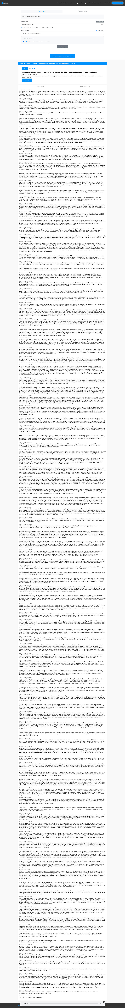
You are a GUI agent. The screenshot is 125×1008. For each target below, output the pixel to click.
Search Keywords (25, 30)
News (25, 68)
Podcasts (64, 3)
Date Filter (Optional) (28, 38)
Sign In (108, 3)
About (90, 3)
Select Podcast (24, 21)
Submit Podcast (117, 2)
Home (59, 3)
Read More (27, 80)
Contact (102, 3)
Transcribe (70, 3)
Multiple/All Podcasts (83, 11)
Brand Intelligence (83, 3)
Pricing (76, 3)
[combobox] (62, 24)
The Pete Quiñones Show (30, 63)
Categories (96, 3)
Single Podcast (41, 11)
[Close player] (104, 1002)
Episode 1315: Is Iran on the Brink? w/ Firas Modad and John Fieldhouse (57, 63)
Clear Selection (100, 21)
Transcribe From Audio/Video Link (62, 56)
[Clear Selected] (101, 24)
